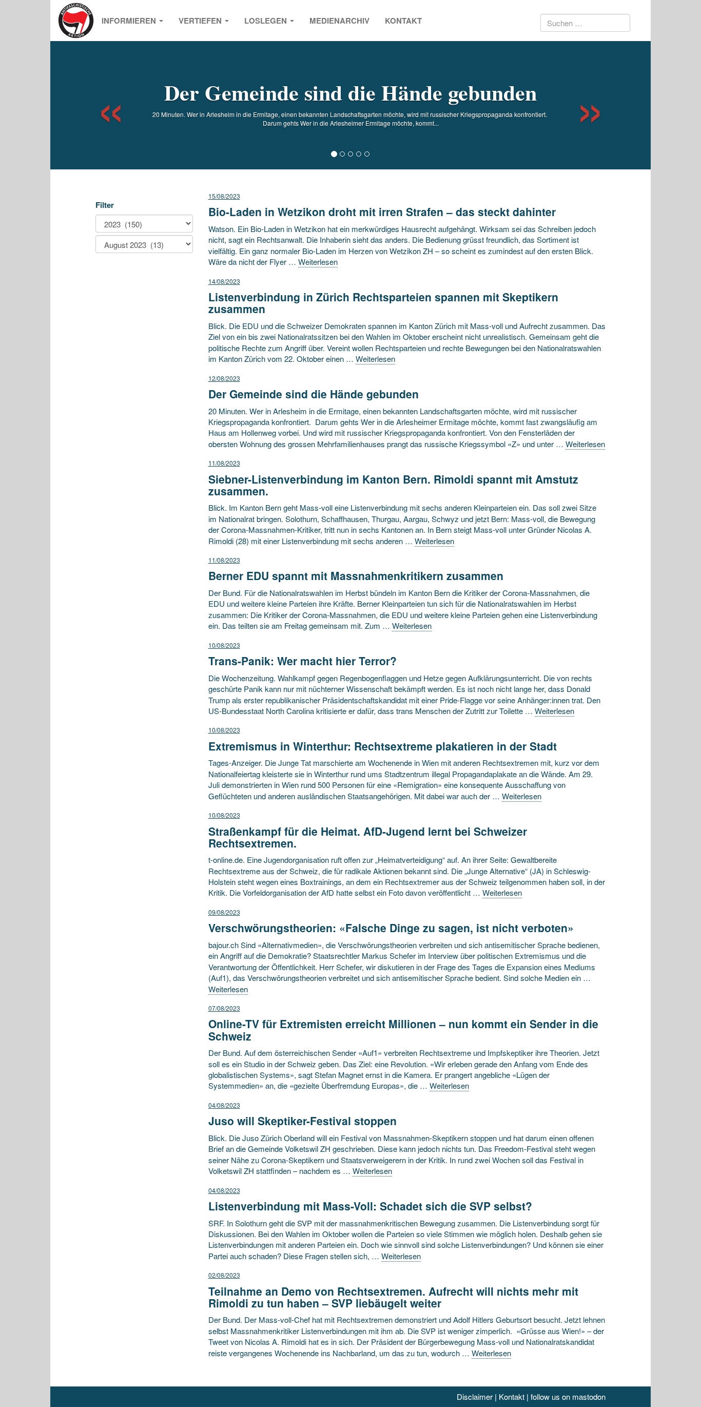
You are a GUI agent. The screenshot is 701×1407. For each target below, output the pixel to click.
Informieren (130, 20)
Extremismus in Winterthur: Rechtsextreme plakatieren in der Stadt (382, 746)
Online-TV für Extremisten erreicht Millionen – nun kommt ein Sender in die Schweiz (403, 1029)
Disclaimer (475, 1396)
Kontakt (403, 20)
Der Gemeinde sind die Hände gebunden (350, 92)
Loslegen (266, 20)
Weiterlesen (318, 261)
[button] (102, 105)
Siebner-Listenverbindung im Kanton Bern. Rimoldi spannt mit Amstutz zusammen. (393, 484)
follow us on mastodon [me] (568, 1396)
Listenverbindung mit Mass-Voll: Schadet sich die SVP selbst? (370, 1205)
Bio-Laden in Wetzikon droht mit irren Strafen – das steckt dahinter (382, 211)
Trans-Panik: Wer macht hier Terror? (302, 660)
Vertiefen (201, 20)
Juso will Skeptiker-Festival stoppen (302, 1120)
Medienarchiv (339, 20)
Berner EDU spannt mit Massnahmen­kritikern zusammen (355, 575)
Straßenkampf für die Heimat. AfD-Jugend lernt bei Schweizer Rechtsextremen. (367, 837)
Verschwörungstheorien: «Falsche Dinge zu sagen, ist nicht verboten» (391, 927)
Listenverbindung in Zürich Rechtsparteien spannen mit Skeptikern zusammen (383, 302)
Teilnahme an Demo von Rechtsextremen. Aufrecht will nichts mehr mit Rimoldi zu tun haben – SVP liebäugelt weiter (393, 1296)
